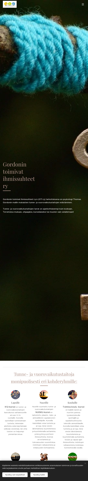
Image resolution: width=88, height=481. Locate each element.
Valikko (83, 4)
